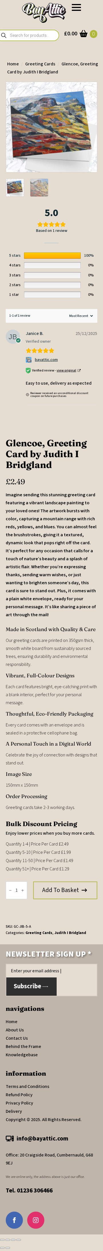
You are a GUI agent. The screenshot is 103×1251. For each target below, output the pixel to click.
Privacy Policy (19, 1103)
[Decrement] (10, 890)
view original (66, 370)
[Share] (13, 1240)
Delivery (14, 1111)
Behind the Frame (23, 1046)
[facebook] (14, 1220)
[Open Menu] (76, 7)
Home (13, 64)
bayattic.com (46, 360)
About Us (15, 1030)
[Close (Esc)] (18, 1240)
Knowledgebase (22, 1055)
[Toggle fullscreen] (7, 1240)
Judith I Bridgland (70, 932)
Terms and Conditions (27, 1086)
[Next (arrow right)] (7, 1248)
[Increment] (22, 890)
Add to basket (60, 890)
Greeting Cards (40, 64)
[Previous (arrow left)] (2, 1248)
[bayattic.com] (29, 360)
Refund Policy (19, 1095)
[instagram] (35, 1220)
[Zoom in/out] (2, 1240)
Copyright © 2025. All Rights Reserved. (44, 1120)
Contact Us (17, 1038)
